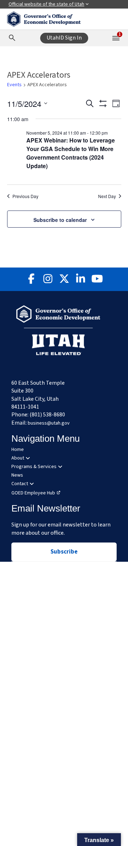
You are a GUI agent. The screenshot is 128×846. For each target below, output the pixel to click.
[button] (99, 839)
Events (14, 85)
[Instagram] (47, 279)
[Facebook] (31, 279)
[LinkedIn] (80, 279)
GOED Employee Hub (33, 493)
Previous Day (25, 196)
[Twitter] (64, 279)
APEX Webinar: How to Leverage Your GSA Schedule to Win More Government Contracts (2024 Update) (70, 153)
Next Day (107, 196)
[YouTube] (97, 279)
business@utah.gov (49, 423)
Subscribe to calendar (60, 219)
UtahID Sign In (64, 38)
